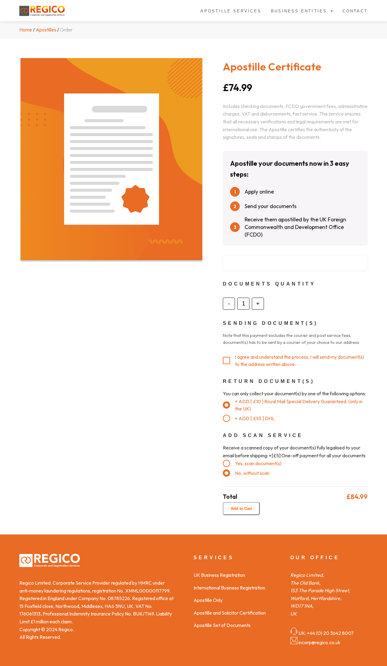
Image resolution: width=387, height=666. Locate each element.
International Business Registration (229, 588)
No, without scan (252, 473)
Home (25, 30)
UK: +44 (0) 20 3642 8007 (326, 633)
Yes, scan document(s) (258, 463)
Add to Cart (241, 508)
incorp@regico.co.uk (319, 642)
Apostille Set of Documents (222, 625)
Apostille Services (230, 11)
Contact (355, 11)
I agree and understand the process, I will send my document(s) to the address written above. (299, 360)
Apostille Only (208, 600)
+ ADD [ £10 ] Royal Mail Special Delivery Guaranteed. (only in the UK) (299, 405)
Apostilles (46, 30)
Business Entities (299, 11)
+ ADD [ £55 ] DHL (255, 418)
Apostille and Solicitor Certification (230, 613)
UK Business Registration (219, 575)
